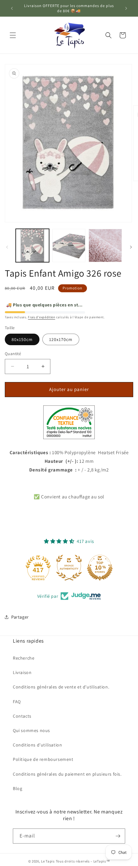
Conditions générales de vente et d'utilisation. (61, 687)
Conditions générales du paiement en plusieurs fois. (67, 774)
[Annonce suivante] (126, 8)
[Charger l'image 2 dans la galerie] (69, 245)
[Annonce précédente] (12, 8)
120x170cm (61, 339)
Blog (17, 788)
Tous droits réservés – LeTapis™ (83, 861)
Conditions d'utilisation (37, 745)
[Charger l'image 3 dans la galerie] (105, 245)
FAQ (17, 701)
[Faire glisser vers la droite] (131, 247)
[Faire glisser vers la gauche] (7, 247)
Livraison (22, 672)
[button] (13, 35)
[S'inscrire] (118, 836)
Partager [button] (20, 617)
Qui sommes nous (31, 730)
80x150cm (22, 339)
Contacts (22, 716)
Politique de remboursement (43, 759)
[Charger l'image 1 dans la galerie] (32, 245)
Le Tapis (48, 861)
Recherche (23, 658)
